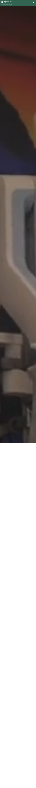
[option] (18, 394)
